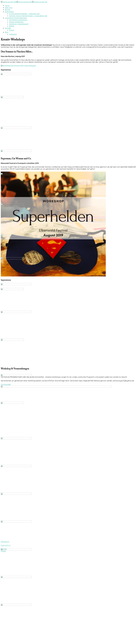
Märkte (11, 26)
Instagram (13, 34)
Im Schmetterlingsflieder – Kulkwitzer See (24, 14)
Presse (11, 30)
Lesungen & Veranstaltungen (16, 18)
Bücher (7, 10)
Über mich (9, 8)
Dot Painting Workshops (18, 20)
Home (7, 6)
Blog (6, 32)
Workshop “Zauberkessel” (18, 24)
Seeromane (9, 12)
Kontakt (8, 28)
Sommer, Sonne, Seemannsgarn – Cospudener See (28, 16)
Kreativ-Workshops (16, 22)
